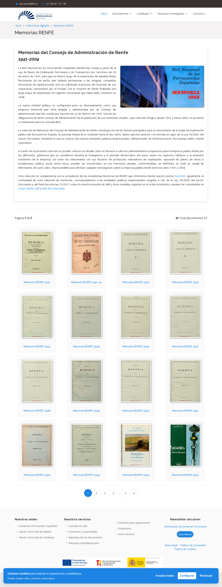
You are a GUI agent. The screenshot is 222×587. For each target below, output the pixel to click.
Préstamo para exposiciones (134, 523)
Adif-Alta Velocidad (53, 188)
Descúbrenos (120, 13)
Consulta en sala (78, 526)
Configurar (187, 575)
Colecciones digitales (37, 25)
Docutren (179, 176)
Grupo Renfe (25, 188)
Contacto (199, 13)
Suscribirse (185, 534)
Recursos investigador (171, 13)
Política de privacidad (193, 545)
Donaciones (124, 528)
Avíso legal (171, 545)
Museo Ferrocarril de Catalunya (36, 537)
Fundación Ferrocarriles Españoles (38, 526)
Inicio (104, 13)
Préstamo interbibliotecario (84, 543)
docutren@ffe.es (28, 3)
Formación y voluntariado (83, 532)
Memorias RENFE (63, 25)
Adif (37, 188)
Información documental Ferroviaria (185, 526)
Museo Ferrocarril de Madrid (35, 532)
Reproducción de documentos (85, 537)
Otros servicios (126, 534)
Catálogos (143, 13)
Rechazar (206, 575)
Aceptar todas (165, 575)
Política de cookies (185, 549)
